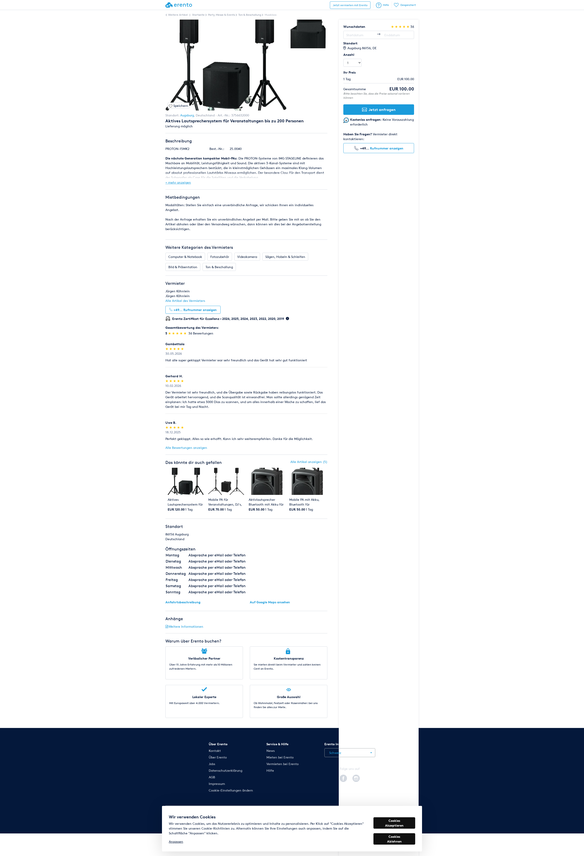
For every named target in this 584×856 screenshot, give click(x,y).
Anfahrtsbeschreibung (183, 602)
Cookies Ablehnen (394, 839)
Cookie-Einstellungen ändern (231, 790)
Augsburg (187, 115)
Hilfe (386, 5)
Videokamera (247, 257)
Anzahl (348, 55)
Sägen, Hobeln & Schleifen (285, 257)
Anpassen (176, 841)
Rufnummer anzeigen (386, 148)
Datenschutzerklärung (225, 770)
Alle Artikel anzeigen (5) (308, 462)
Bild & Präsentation (182, 267)
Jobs (212, 764)
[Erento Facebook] (343, 777)
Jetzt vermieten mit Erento (350, 5)
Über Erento (218, 757)
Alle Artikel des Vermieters (185, 301)
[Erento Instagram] (356, 777)
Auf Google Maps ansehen (270, 602)
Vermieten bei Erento (282, 764)
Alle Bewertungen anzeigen (186, 448)
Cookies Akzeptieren (394, 823)
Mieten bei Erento (280, 757)
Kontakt (215, 751)
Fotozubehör (219, 257)
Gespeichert (408, 5)
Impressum (217, 784)
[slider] (178, 333)
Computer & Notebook (185, 257)
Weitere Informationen (186, 626)
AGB (212, 777)
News (270, 751)
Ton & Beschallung (219, 267)
